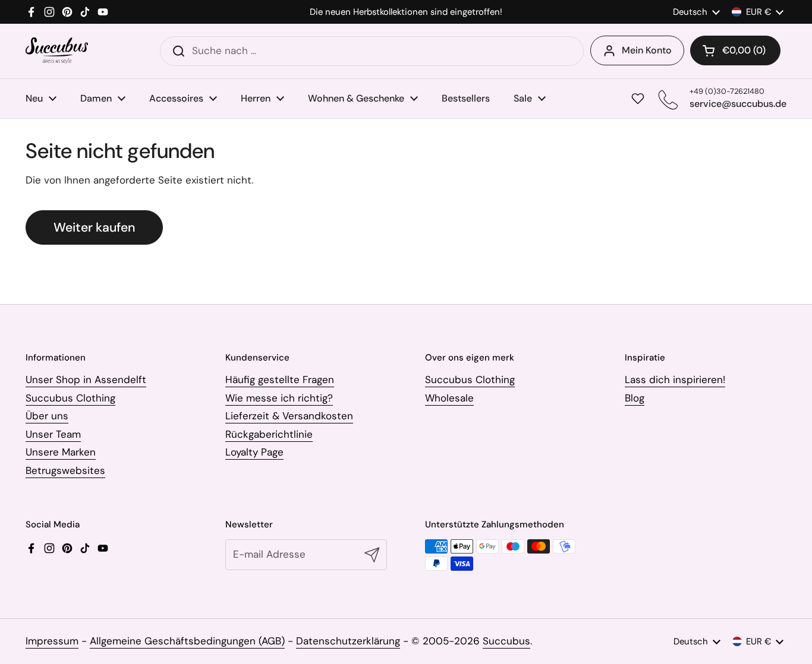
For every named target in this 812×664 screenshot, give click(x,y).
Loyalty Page (254, 452)
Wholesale (449, 397)
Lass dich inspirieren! (675, 379)
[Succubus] (57, 50)
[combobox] (372, 51)
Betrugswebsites (65, 470)
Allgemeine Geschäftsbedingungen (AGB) (187, 640)
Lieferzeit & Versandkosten (289, 415)
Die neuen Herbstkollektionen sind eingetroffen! (406, 12)
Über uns (47, 415)
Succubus (506, 640)
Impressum (52, 640)
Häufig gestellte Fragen (279, 379)
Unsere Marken (61, 452)
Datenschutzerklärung (348, 640)
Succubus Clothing (70, 397)
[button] (735, 50)
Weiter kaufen (94, 227)
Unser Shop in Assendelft (86, 379)
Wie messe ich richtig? (279, 397)
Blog (634, 397)
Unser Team (53, 434)
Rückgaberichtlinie (269, 434)
